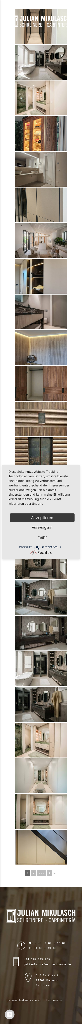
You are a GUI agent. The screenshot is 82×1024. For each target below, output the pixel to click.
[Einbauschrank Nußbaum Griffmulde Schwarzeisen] (41, 383)
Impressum (54, 1000)
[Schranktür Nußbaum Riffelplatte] (41, 419)
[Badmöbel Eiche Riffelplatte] (41, 62)
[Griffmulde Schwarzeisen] (41, 454)
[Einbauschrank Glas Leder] (41, 205)
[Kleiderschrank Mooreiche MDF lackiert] (41, 276)
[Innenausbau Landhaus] (41, 240)
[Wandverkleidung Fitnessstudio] (41, 347)
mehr (42, 537)
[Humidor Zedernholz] (41, 133)
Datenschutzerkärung (23, 1000)
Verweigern (42, 527)
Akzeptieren (42, 517)
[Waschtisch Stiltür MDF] (41, 169)
